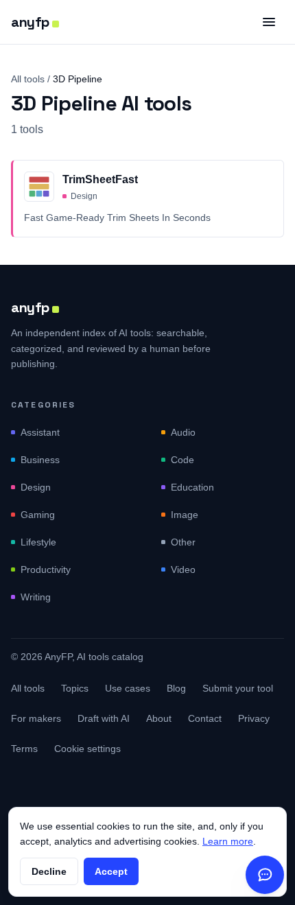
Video (183, 569)
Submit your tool (237, 688)
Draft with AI (104, 718)
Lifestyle (38, 542)
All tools (28, 78)
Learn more (227, 841)
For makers (36, 718)
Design (36, 487)
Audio (183, 432)
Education (192, 487)
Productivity (46, 569)
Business (40, 459)
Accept (111, 871)
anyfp (30, 22)
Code (182, 459)
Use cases (127, 688)
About (159, 718)
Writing (36, 596)
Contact (205, 718)
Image (184, 514)
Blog (176, 688)
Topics (74, 688)
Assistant (40, 432)
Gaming (38, 514)
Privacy (254, 718)
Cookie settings (87, 748)
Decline (49, 871)
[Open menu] (269, 22)
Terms (24, 748)
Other (183, 542)
